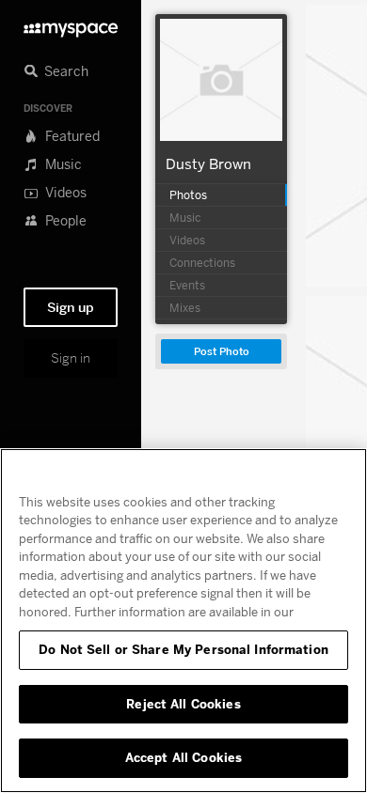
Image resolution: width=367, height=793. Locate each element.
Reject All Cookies (183, 703)
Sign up (70, 307)
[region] (183, 620)
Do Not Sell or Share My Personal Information (183, 649)
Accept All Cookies (183, 757)
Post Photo (221, 352)
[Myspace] (71, 25)
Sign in (70, 358)
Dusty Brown (208, 163)
